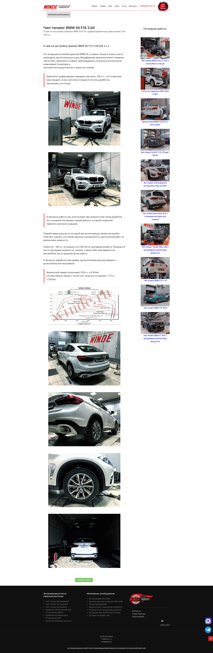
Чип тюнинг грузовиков (56, 607)
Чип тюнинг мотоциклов (57, 604)
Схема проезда (138, 614)
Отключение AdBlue (54, 612)
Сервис (103, 6)
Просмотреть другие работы (58, 14)
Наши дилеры (138, 616)
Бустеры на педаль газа (99, 615)
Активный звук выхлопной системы (104, 612)
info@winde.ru (106, 642)
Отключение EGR (53, 618)
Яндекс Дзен (165, 625)
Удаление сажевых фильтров (58, 609)
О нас (124, 6)
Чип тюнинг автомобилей (57, 601)
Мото (117, 6)
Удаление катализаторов (57, 615)
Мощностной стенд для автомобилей (105, 607)
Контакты (133, 6)
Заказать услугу (84, 580)
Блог (110, 6)
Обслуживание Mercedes (99, 598)
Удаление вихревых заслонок (59, 621)
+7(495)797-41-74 (147, 6)
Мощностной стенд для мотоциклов (105, 610)
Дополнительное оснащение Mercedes (106, 601)
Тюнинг (94, 6)
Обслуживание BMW (98, 604)
